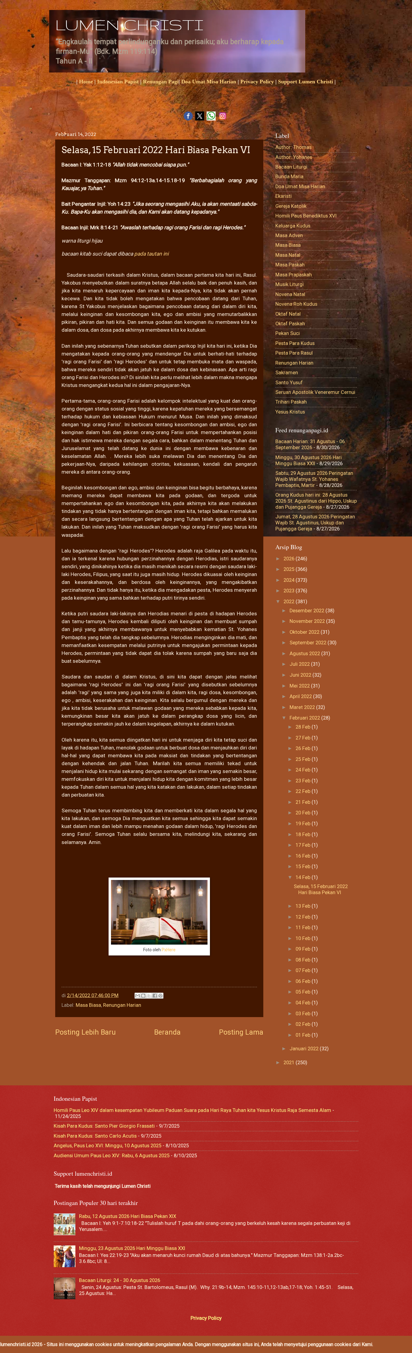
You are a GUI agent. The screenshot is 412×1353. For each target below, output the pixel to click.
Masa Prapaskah (293, 275)
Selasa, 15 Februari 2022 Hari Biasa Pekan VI (321, 889)
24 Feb (304, 770)
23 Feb (304, 781)
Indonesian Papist (118, 82)
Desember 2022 (307, 611)
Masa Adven (289, 235)
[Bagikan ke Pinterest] (160, 996)
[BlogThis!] (143, 996)
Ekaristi (283, 196)
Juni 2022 (301, 675)
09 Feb (304, 949)
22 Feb (304, 791)
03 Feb (304, 1013)
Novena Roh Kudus (296, 304)
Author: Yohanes (293, 157)
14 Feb (304, 877)
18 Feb (304, 834)
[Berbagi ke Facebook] (155, 996)
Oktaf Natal (288, 314)
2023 (290, 591)
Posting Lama (241, 1032)
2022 (290, 601)
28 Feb (304, 727)
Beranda (167, 1032)
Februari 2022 (305, 718)
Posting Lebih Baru (85, 1032)
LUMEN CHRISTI (129, 24)
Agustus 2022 (305, 653)
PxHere (169, 949)
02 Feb (304, 1024)
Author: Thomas (293, 147)
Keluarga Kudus (292, 226)
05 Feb (304, 992)
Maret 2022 (303, 707)
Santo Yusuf (289, 382)
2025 (290, 569)
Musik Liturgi (289, 284)
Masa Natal (287, 255)
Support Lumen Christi (305, 82)
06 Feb (304, 981)
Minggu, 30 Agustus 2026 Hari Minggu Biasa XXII (308, 460)
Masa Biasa (88, 1005)
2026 (290, 559)
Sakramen (286, 372)
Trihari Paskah (291, 402)
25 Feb (304, 759)
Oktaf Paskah (290, 324)
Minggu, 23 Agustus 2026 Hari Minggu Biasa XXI (132, 1248)
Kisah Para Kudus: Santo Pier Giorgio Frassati (104, 1126)
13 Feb (304, 906)
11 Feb (304, 927)
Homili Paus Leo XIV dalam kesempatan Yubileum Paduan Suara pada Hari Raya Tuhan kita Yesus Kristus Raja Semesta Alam (192, 1110)
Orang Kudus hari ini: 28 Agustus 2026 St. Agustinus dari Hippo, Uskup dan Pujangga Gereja (316, 501)
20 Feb (304, 813)
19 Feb (304, 823)
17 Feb (304, 845)
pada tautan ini (151, 254)
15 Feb (304, 866)
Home (86, 82)
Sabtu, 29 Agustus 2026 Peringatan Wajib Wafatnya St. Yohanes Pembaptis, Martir (314, 479)
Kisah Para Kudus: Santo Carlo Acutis (95, 1136)
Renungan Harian (122, 1005)
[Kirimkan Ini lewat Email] (138, 996)
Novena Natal (290, 294)
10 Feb (304, 938)
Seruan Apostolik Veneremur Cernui (315, 392)
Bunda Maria (289, 176)
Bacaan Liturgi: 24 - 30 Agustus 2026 (119, 1280)
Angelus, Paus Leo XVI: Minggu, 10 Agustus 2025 (107, 1145)
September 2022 (309, 643)
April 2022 (301, 696)
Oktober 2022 (305, 632)
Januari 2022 (305, 1049)
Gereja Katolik (290, 206)
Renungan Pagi (161, 82)
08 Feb (304, 960)
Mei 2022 (300, 686)
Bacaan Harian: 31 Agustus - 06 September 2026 (310, 444)
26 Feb (304, 748)
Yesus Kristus (290, 412)
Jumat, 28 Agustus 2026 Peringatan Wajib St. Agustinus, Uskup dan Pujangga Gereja (315, 523)
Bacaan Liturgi (291, 167)
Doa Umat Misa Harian (208, 82)
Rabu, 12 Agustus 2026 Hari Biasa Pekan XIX (127, 1216)
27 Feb (304, 738)
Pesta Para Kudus (295, 343)
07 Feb (304, 970)
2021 (290, 1062)
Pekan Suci (287, 333)
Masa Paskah (290, 265)
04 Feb (304, 1003)
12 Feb (304, 917)
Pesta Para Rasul (294, 353)
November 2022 (308, 621)
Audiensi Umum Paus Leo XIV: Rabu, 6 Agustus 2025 (112, 1155)
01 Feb (304, 1035)
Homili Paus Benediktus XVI (306, 216)
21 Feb (304, 802)
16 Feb (304, 856)
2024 (290, 580)
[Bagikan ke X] (149, 996)
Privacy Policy (257, 82)
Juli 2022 (300, 664)
